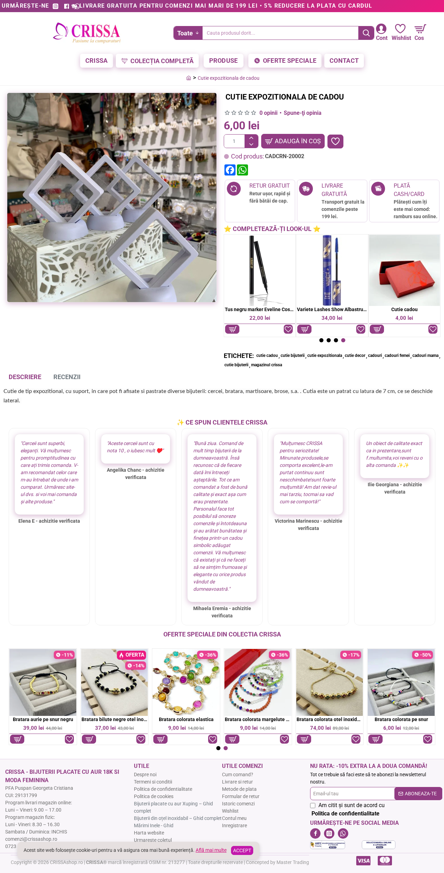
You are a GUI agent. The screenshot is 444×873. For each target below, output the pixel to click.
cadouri (375, 355)
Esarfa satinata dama (409, 309)
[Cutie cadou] (264, 270)
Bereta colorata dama (258, 719)
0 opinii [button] (268, 113)
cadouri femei (397, 355)
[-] (251, 144)
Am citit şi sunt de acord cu (348, 809)
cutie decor (355, 355)
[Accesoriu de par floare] (42, 682)
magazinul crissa (266, 364)
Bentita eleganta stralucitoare (186, 719)
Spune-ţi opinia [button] (303, 113)
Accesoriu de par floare (42, 719)
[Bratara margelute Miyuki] (329, 682)
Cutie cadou (265, 309)
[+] (251, 138)
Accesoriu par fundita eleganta (114, 719)
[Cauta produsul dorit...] (366, 33)
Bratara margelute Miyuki (329, 719)
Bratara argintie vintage (401, 719)
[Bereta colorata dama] (257, 682)
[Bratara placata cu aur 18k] (401, 682)
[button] (293, 141)
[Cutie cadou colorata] (336, 270)
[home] (188, 77)
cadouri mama (425, 355)
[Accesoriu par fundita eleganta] (114, 682)
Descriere (25, 376)
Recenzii (66, 376)
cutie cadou (267, 355)
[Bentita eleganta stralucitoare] (186, 682)
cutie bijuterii (293, 355)
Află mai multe (211, 850)
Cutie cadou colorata (337, 309)
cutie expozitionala (324, 355)
